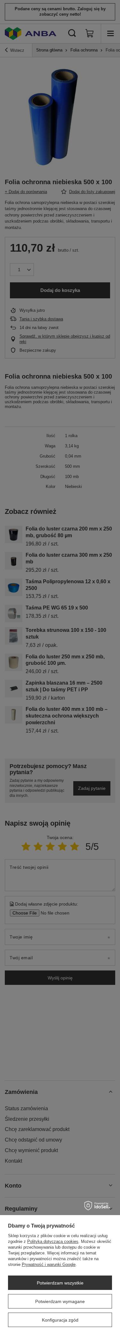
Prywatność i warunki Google (49, 1264)
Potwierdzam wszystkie (60, 1282)
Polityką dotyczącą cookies (52, 1241)
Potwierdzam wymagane (60, 1301)
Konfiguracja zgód (60, 1320)
